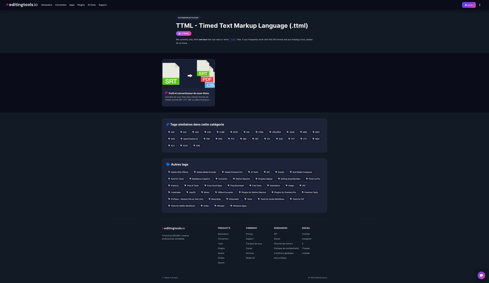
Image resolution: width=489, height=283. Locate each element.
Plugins (221, 248)
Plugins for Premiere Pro (285, 192)
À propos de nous (254, 243)
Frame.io (175, 185)
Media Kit (250, 258)
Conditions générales (284, 253)
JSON (291, 132)
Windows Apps (240, 206)
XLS (172, 145)
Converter (222, 179)
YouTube (306, 234)
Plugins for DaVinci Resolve (254, 192)
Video (206, 206)
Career (249, 248)
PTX (232, 139)
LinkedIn (306, 253)
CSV (209, 132)
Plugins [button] (81, 5)
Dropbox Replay (265, 179)
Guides (221, 258)
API (268, 172)
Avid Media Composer (302, 172)
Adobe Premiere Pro (233, 172)
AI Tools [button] (92, 5)
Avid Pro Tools (177, 179)
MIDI (305, 132)
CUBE (222, 132)
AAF (173, 132)
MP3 (317, 132)
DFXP (235, 132)
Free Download (237, 185)
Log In (470, 5)
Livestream (176, 192)
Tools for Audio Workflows (272, 199)
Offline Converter (225, 192)
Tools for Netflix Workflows (183, 206)
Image (291, 185)
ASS (197, 132)
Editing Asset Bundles (290, 179)
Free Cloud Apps (214, 185)
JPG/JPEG (276, 132)
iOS (303, 185)
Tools (249, 199)
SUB (281, 139)
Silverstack (234, 199)
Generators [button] (46, 5)
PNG (220, 139)
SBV (245, 139)
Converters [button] (60, 5)
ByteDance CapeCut (201, 179)
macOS (192, 192)
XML (198, 145)
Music (206, 192)
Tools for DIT (298, 199)
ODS (173, 139)
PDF (208, 139)
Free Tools (256, 185)
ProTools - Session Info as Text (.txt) (187, 199)
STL (268, 139)
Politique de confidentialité (286, 248)
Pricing (249, 234)
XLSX (185, 145)
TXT (293, 139)
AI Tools (254, 172)
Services (250, 253)
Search (221, 262)
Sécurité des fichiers (283, 243)
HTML (261, 132)
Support (250, 239)
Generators (275, 185)
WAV (317, 139)
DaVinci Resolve (243, 179)
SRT (257, 139)
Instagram (306, 239)
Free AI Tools (193, 185)
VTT (305, 139)
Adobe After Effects (179, 172)
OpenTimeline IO (190, 139)
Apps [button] (71, 5)
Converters (223, 239)
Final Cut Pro (314, 179)
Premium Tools (311, 192)
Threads (306, 248)
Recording (216, 199)
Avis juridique (280, 258)
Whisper (221, 206)
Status (277, 239)
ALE (185, 132)
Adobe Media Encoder (206, 172)
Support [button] (103, 5)
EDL (248, 132)
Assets (281, 172)
